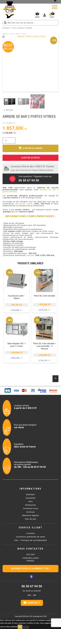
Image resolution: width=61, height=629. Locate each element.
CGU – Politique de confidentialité (30, 540)
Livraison (30, 533)
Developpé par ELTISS (39, 616)
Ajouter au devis (30, 158)
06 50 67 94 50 (32, 586)
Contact (31, 602)
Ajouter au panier (30, 148)
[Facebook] (31, 576)
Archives (30, 512)
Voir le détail (16, 290)
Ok (20, 627)
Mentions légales (30, 515)
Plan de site (30, 519)
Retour (8, 110)
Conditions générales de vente (30, 537)
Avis (31, 501)
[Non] (25, 627)
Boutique (30, 494)
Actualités (30, 498)
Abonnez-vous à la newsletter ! (30, 568)
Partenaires (30, 505)
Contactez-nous (30, 508)
